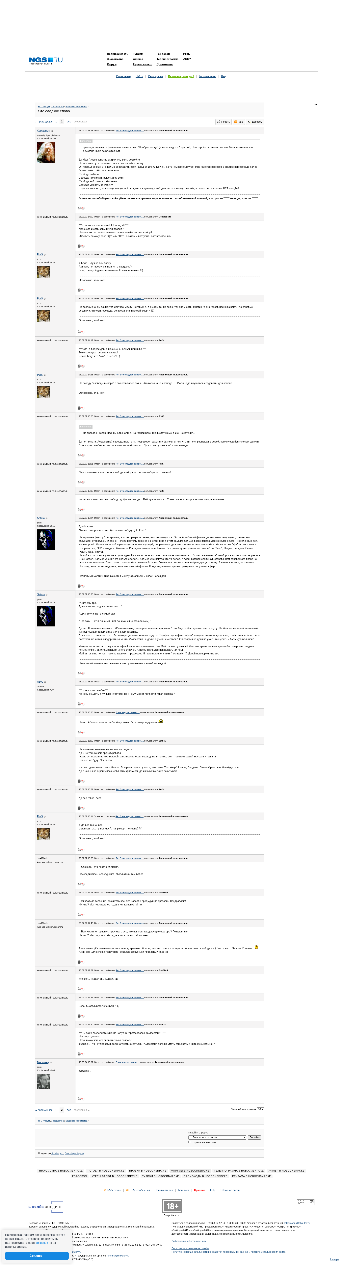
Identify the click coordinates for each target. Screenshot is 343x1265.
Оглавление (123, 76)
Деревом (257, 121)
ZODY (187, 59)
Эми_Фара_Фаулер (74, 1153)
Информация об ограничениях (189, 1241)
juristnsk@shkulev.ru (118, 1255)
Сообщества (57, 106)
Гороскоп (163, 53)
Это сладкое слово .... (128, 712)
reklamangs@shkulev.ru (297, 1223)
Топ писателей (164, 1190)
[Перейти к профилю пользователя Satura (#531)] (46, 549)
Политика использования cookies (190, 1248)
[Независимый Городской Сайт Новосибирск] (46, 61)
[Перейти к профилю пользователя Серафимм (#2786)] (46, 161)
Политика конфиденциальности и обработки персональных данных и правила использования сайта (228, 1252)
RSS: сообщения (140, 1190)
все (69, 121)
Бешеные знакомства (76, 106)
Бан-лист (183, 1190)
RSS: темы (113, 1190)
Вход (224, 76)
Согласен (37, 1256)
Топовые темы (207, 76)
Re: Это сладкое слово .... (130, 130)
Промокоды (165, 64)
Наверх (334, 1259)
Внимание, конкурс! (181, 76)
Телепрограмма (167, 59)
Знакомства (115, 59)
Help (212, 1190)
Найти (139, 76)
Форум (112, 64)
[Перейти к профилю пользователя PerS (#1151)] (43, 276)
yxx (62, 1153)
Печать (225, 121)
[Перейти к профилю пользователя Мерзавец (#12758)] (43, 1087)
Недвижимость (117, 53)
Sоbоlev (55, 1153)
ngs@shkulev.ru (72, 1252)
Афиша (138, 59)
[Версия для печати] (79, 208)
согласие (42, 1243)
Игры (187, 53)
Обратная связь (230, 1190)
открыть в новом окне (203, 1142)
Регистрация (155, 76)
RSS (240, 121)
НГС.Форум (44, 106)
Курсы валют (142, 64)
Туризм (138, 53)
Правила (199, 1190)
